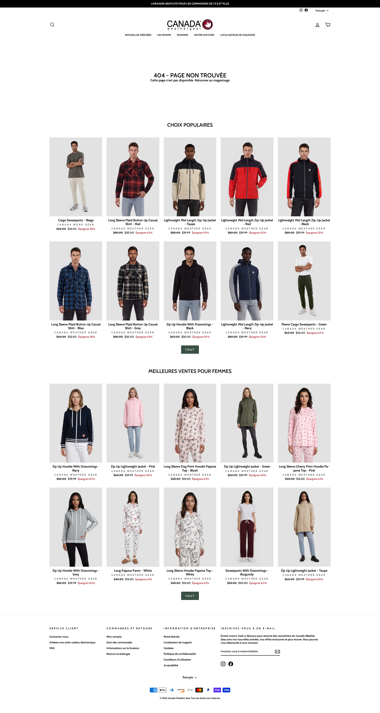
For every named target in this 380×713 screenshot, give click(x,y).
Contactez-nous (58, 636)
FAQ (51, 648)
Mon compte (114, 636)
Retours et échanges (118, 653)
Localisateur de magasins (237, 34)
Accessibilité (171, 665)
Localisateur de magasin (178, 642)
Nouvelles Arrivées (138, 34)
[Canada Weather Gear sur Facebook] (230, 664)
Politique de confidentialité (180, 653)
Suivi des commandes (119, 642)
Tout (190, 349)
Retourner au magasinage (212, 80)
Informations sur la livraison (122, 648)
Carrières (169, 648)
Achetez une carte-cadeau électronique (72, 642)
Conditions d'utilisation (177, 659)
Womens (182, 34)
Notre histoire (204, 34)
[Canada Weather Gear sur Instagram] (223, 664)
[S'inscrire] (277, 651)
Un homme (164, 34)
